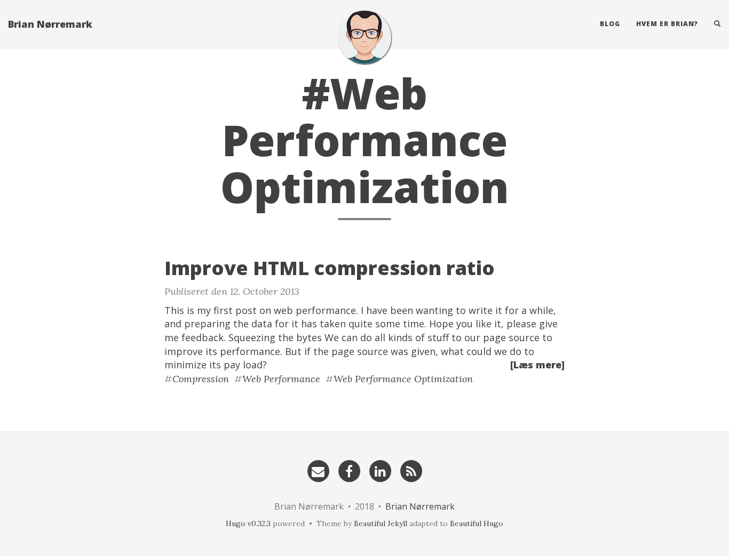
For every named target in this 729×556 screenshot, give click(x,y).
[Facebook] (349, 470)
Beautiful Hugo (476, 523)
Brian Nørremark (50, 24)
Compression (200, 379)
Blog (610, 23)
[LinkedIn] (380, 470)
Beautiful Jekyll (380, 523)
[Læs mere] (537, 364)
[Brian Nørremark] (364, 37)
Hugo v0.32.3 (248, 523)
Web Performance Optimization (403, 379)
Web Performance (281, 379)
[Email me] (318, 470)
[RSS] (411, 470)
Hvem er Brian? (667, 23)
